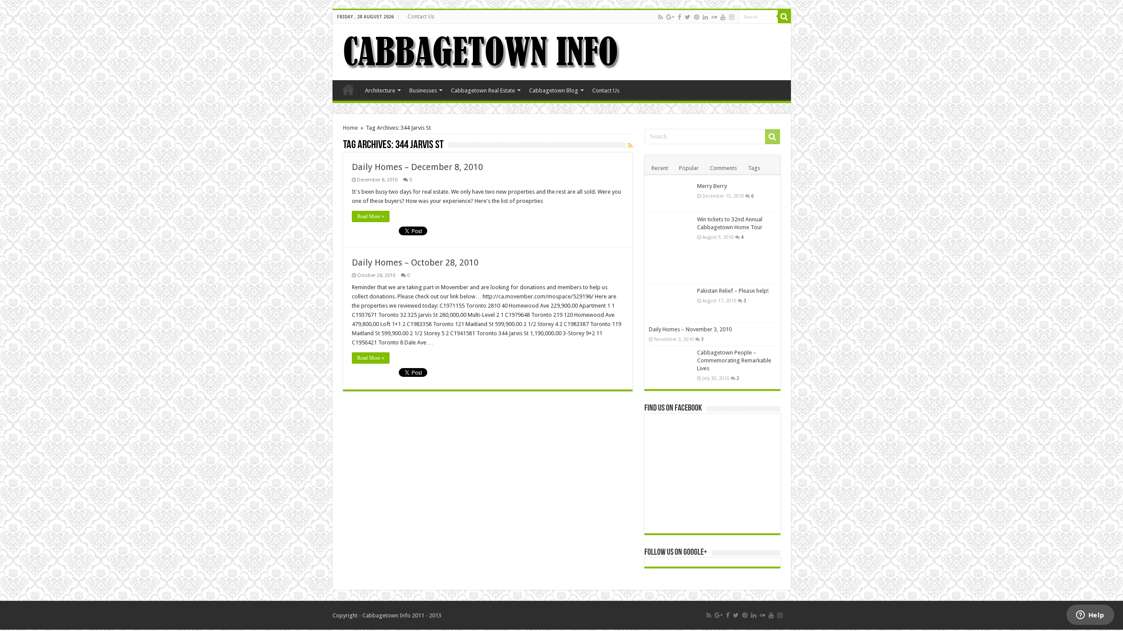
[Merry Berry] (671, 196)
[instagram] (731, 17)
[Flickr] (714, 17)
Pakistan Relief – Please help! (733, 290)
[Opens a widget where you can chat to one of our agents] (1090, 616)
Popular (689, 168)
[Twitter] (687, 17)
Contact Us (421, 17)
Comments (723, 168)
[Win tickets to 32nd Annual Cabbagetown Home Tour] (671, 248)
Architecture (380, 90)
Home (348, 89)
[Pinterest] (696, 17)
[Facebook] (679, 17)
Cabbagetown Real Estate (483, 90)
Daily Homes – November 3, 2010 (690, 329)
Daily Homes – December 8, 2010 (417, 167)
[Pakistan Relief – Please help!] (671, 303)
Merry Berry (712, 186)
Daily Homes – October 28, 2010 (415, 262)
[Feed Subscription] (630, 145)
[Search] (784, 16)
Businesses (423, 90)
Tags (754, 168)
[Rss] (660, 17)
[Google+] (670, 17)
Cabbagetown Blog (553, 90)
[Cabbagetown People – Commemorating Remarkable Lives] (671, 361)
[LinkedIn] (705, 17)
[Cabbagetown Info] (481, 50)
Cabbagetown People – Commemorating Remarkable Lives (734, 360)
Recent (659, 168)
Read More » (370, 216)
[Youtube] (722, 17)
